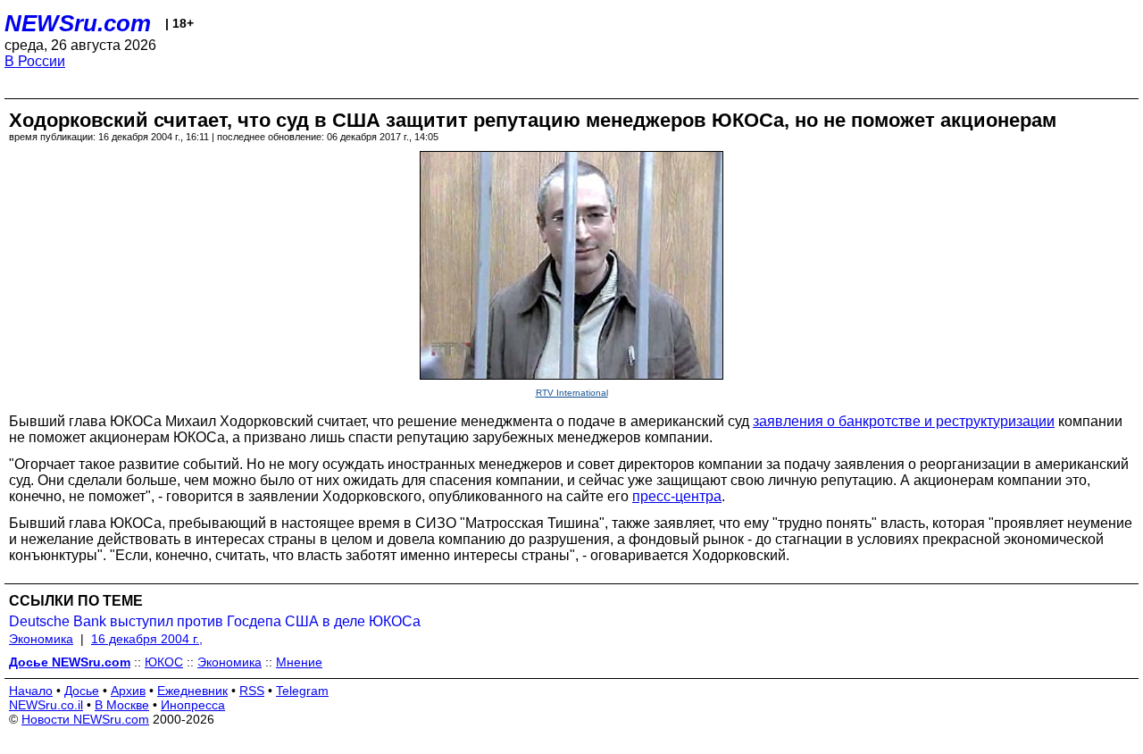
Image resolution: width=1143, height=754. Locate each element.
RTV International (572, 393)
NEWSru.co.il (46, 705)
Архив (128, 690)
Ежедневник (192, 690)
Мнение (299, 662)
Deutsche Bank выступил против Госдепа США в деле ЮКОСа (215, 621)
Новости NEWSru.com (85, 719)
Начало (31, 690)
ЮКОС (164, 662)
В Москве (122, 705)
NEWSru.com (77, 23)
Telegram (302, 690)
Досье (81, 690)
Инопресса (193, 705)
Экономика (41, 639)
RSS (251, 690)
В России (34, 61)
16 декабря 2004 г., (147, 639)
